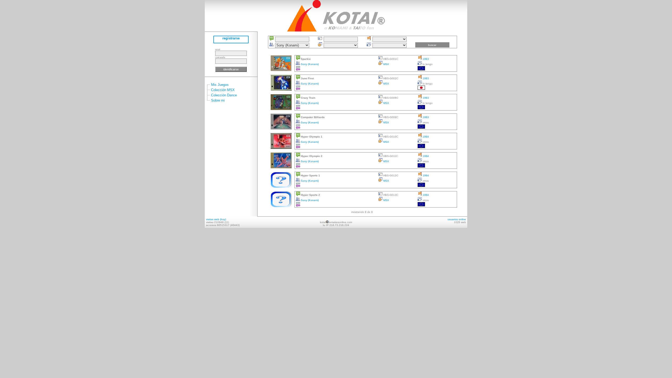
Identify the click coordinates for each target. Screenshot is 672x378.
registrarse (231, 38)
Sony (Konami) (309, 64)
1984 (425, 136)
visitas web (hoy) (216, 219)
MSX (385, 64)
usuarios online (457, 219)
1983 (425, 58)
